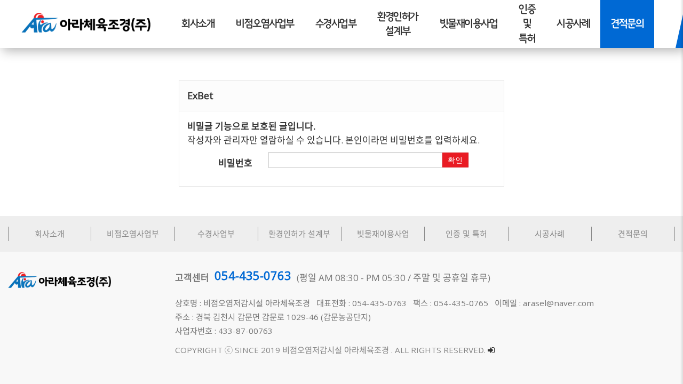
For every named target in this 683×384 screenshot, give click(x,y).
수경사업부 (335, 23)
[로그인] (491, 350)
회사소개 (198, 23)
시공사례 (573, 23)
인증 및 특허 (527, 24)
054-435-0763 (253, 275)
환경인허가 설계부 (397, 24)
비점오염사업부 (265, 23)
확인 (455, 160)
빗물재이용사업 (469, 23)
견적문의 (627, 23)
